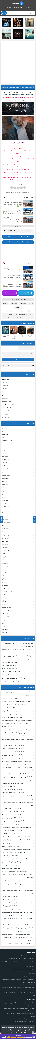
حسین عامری (5, 484)
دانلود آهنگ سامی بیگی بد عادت (10, 906)
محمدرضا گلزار (5, 579)
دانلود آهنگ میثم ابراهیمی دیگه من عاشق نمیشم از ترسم (17, 681)
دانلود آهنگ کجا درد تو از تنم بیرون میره (12, 783)
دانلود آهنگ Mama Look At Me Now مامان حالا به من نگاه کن (17, 740)
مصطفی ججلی (12, 317)
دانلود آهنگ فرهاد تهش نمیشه (10, 675)
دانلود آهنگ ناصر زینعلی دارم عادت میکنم (23, 969)
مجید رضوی (5, 582)
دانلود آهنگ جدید (28, 97)
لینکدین (21, 303)
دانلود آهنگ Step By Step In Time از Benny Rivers (15, 723)
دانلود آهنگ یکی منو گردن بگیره (10, 900)
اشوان (3, 437)
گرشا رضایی (5, 569)
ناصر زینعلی (5, 620)
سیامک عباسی (5, 506)
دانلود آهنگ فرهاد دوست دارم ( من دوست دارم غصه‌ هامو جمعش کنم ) (18, 876)
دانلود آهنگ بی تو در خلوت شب (10, 896)
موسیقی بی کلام (6, 414)
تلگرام (4, 303)
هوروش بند (5, 626)
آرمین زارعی (5, 456)
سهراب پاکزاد (5, 525)
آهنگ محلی (5, 395)
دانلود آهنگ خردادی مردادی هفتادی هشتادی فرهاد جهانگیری (17, 840)
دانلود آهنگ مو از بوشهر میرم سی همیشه (12, 830)
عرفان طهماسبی (6, 538)
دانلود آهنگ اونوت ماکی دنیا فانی (10, 711)
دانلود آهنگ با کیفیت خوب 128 (17, 242)
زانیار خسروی (5, 497)
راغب (3, 488)
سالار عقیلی (5, 503)
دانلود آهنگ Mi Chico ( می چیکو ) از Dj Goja (13, 818)
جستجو (4, 13)
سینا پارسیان (5, 519)
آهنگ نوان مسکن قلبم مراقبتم (10, 708)
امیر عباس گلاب (6, 447)
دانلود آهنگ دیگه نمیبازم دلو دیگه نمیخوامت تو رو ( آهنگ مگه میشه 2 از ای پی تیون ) (17, 929)
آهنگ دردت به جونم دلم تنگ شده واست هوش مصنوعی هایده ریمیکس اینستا (18, 645)
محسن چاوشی (5, 610)
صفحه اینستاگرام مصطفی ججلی (18, 143)
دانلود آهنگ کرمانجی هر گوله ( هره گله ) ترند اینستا (15, 774)
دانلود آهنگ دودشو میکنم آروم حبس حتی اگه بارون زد (16, 849)
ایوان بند (4, 450)
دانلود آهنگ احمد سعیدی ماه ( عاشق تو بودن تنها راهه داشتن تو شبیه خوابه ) (18, 693)
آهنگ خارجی (5, 385)
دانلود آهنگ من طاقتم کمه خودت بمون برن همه (14, 859)
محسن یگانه (5, 613)
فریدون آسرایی (5, 566)
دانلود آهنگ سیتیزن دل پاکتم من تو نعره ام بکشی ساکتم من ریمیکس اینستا (18, 939)
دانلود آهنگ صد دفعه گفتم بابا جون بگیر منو (13, 852)
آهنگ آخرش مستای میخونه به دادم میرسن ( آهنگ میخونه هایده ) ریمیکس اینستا (17, 651)
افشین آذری (5, 431)
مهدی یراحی (5, 601)
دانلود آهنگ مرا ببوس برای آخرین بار (11, 843)
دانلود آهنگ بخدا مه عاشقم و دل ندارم (12, 789)
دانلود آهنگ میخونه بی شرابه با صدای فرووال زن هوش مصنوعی (18, 657)
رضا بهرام (4, 491)
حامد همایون (5, 469)
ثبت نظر (18, 360)
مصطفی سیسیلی (19, 97)
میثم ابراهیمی (5, 617)
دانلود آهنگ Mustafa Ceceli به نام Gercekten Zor (17, 87)
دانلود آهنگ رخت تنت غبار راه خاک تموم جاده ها (14, 793)
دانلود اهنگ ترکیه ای (22, 317)
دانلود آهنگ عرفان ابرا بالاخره (9, 662)
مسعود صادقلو (5, 532)
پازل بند (4, 466)
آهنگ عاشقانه (18, 7)
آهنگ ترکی (25, 311)
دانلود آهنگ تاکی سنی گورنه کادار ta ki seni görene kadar (17, 720)
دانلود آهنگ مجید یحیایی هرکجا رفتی (11, 671)
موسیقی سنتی (5, 417)
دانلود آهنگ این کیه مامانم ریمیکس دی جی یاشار (14, 871)
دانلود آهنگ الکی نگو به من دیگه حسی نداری (13, 752)
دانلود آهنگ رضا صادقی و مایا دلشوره (11, 698)
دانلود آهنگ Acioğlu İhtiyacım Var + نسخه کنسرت (15, 736)
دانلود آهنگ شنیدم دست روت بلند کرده (12, 884)
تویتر (29, 303)
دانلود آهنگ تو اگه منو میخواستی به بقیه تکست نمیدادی (17, 912)
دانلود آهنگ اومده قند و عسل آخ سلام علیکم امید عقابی (16, 925)
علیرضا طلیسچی (6, 535)
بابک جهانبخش (5, 459)
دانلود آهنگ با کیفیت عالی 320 (17, 237)
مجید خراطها (5, 585)
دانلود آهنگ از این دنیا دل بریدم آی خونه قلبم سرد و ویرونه (17, 944)
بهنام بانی (4, 462)
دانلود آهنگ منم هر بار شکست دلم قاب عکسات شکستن (16, 758)
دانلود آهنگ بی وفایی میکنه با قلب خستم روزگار (14, 821)
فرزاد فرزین (5, 563)
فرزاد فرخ (4, 560)
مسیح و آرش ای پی (7, 591)
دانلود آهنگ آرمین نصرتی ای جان (25, 984)
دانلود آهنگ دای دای (7, 726)
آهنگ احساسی (5, 379)
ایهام (3, 444)
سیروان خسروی (6, 522)
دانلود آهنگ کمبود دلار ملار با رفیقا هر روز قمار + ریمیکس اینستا (18, 797)
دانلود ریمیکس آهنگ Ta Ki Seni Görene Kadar (14, 733)
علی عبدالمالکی (5, 547)
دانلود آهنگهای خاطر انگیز (8, 404)
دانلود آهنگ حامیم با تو (28, 966)
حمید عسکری (5, 478)
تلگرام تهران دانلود (25, 293)
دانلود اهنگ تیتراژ (6, 407)
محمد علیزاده (5, 576)
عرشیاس (4, 554)
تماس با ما (8, 7)
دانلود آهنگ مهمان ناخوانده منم (10, 865)
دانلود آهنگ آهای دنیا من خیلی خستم (11, 909)
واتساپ (13, 303)
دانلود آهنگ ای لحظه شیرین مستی (11, 868)
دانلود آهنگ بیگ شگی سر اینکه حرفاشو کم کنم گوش (15, 824)
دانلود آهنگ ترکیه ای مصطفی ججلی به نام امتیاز (20, 164)
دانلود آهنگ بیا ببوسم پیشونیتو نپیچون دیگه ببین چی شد (17, 903)
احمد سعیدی (5, 434)
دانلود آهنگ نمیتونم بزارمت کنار (10, 833)
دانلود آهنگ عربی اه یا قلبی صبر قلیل (11, 815)
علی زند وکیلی (5, 550)
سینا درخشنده (5, 510)
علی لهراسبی (5, 544)
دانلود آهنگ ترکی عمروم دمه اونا (10, 714)
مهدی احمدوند (5, 594)
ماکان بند (4, 604)
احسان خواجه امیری (7, 440)
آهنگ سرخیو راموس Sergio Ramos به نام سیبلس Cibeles (17, 701)
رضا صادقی (4, 494)
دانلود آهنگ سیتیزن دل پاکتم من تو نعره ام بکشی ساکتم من (18, 920)
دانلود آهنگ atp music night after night (13, 749)
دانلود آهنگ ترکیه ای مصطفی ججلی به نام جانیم (18, 156)
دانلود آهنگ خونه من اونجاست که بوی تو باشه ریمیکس (16, 837)
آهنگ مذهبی (5, 398)
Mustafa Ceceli (20, 314)
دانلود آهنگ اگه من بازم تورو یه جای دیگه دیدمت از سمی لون (18, 891)
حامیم (3, 472)
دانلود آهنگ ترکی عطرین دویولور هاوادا (12, 717)
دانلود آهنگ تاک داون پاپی (9, 665)
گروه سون (4, 573)
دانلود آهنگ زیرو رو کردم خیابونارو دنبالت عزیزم (14, 764)
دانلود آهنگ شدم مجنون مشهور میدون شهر (13, 755)
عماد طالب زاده (5, 557)
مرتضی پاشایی (5, 588)
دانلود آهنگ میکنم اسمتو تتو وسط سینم (12, 887)
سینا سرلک (4, 513)
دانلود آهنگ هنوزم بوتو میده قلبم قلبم (12, 808)
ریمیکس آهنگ (6, 411)
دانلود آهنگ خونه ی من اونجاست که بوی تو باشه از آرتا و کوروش (18, 769)
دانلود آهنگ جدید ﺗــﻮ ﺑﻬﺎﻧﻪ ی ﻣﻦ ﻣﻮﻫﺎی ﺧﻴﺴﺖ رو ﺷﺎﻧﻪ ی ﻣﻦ (17, 803)
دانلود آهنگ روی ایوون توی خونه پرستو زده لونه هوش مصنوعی (18, 778)
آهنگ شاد (28, 7)
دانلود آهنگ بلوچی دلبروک (8, 786)
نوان (3, 623)
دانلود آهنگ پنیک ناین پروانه (9, 668)
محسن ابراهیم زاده (6, 607)
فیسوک (17, 307)
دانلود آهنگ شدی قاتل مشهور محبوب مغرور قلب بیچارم (16, 827)
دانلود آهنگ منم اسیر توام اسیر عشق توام (13, 745)
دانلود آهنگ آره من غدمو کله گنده (11, 881)
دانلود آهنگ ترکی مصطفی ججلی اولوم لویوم (18, 169)
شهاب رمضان (5, 528)
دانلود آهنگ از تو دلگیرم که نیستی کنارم (12, 862)
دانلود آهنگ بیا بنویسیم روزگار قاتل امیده (12, 915)
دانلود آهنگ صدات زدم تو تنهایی (10, 846)
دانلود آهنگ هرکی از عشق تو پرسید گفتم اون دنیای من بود (17, 761)
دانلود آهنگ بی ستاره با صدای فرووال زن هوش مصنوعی (16, 678)
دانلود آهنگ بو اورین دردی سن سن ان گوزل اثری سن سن (17, 730)
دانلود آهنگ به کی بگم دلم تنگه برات (11, 855)
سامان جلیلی (5, 500)
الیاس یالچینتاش (6, 632)
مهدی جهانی (5, 598)
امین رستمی (5, 428)
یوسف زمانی (5, 629)
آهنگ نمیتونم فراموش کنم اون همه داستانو (13, 704)
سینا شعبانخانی (6, 516)
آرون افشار (4, 453)
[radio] (24, 188)
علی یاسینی (5, 541)
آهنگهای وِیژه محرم (7, 401)
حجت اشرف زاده (6, 475)
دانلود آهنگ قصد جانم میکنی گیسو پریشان (13, 811)
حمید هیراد (5, 481)
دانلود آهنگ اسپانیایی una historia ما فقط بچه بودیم (16, 934)
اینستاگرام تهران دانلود (9, 293)
